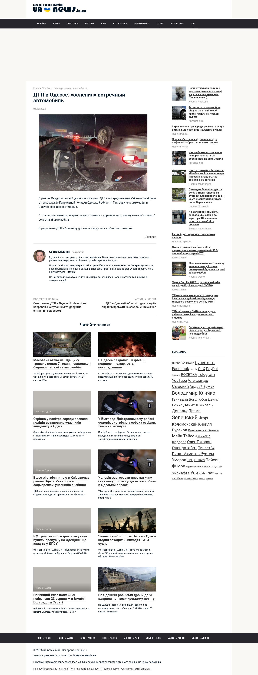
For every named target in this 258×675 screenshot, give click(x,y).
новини (202, 479)
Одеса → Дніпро (200, 638)
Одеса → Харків (176, 638)
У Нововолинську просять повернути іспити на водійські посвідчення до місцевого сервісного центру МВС (195, 298)
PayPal (212, 368)
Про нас (37, 668)
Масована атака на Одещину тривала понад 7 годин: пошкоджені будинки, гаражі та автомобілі (62, 363)
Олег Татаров (199, 442)
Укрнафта (181, 473)
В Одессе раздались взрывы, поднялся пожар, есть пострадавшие (121, 363)
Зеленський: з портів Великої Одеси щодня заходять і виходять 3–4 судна (127, 540)
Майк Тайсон (184, 436)
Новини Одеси (180, 133)
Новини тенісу (180, 146)
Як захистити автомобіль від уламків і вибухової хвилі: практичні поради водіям (204, 112)
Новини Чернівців (199, 206)
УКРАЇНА (41, 23)
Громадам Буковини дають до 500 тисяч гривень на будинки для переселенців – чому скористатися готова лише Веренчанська (206, 196)
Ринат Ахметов (186, 453)
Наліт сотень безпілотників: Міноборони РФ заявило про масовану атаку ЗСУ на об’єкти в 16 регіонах (206, 175)
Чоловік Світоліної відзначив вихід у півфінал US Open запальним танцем (195, 141)
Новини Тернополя (199, 337)
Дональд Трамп (186, 411)
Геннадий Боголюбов (189, 399)
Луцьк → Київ (153, 638)
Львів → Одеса (65, 638)
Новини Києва (180, 321)
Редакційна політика (56, 668)
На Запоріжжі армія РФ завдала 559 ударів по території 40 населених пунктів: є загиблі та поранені (203, 218)
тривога (209, 479)
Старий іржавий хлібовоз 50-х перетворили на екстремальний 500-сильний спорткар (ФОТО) (195, 250)
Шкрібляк (177, 478)
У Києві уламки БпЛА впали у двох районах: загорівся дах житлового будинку (194, 314)
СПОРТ (159, 23)
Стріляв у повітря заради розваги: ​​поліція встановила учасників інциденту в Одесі (61, 422)
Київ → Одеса (87, 638)
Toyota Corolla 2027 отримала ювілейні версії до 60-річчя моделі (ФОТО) (196, 284)
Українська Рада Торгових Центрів (204, 466)
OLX (201, 368)
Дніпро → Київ (131, 638)
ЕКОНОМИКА (120, 23)
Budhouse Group (183, 363)
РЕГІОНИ (89, 23)
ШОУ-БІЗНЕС (177, 23)
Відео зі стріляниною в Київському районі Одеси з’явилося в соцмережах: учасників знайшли (61, 481)
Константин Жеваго (203, 430)
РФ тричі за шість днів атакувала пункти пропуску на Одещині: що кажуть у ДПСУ (60, 540)
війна (195, 479)
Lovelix (193, 369)
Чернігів (218, 474)
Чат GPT (208, 473)
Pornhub (176, 375)
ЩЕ (192, 23)
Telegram (206, 374)
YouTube (179, 380)
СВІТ (103, 23)
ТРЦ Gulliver (196, 460)
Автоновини (196, 121)
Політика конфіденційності (85, 668)
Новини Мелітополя (200, 183)
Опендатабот (184, 447)
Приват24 (206, 448)
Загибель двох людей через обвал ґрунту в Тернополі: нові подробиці (206, 330)
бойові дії (188, 479)
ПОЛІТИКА (72, 23)
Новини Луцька (181, 305)
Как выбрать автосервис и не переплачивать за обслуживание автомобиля (206, 155)
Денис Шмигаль (198, 405)
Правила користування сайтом (120, 668)
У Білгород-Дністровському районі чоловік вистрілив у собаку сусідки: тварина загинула (127, 422)
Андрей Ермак (202, 386)
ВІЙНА (56, 23)
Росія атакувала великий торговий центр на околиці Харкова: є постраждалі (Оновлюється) (205, 92)
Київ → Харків (109, 638)
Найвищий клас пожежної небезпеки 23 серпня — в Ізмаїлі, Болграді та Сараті (59, 598)
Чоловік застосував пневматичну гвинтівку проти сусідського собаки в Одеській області (127, 481)
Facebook (180, 368)
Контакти (144, 668)
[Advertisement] (129, 54)
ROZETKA (189, 374)
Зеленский (185, 417)
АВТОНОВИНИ (141, 23)
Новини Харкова (198, 101)
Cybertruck (205, 362)
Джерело (150, 237)
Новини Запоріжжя (200, 228)
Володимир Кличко (193, 393)
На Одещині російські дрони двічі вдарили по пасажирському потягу (126, 597)
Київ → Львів (44, 638)
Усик (195, 473)
